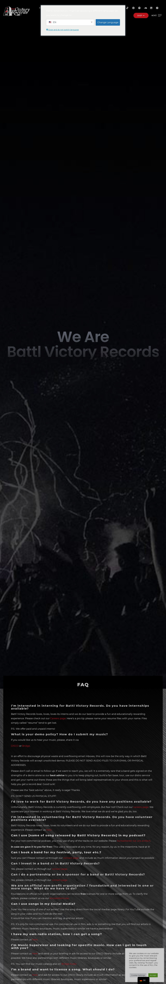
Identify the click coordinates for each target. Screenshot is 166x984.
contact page (71, 858)
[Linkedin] (151, 8)
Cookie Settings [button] (138, 975)
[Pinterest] (133, 8)
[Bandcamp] (157, 8)
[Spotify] (139, 8)
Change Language (107, 22)
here (49, 829)
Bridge (26, 745)
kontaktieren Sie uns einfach (134, 840)
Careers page (58, 718)
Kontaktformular (59, 898)
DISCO (15, 745)
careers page (140, 807)
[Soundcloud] (145, 8)
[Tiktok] (127, 8)
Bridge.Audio (69, 964)
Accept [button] (153, 975)
